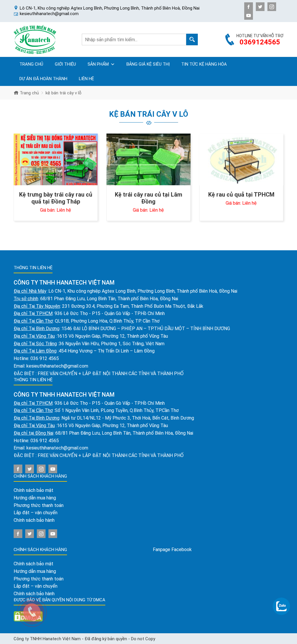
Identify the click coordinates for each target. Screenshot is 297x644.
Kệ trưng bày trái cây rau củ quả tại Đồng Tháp (55, 198)
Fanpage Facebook (172, 549)
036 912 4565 (44, 358)
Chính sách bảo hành (34, 520)
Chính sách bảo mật (33, 490)
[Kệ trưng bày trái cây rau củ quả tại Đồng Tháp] (56, 160)
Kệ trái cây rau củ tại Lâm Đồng (148, 198)
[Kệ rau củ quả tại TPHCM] (241, 160)
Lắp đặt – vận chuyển (35, 512)
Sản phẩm (98, 64)
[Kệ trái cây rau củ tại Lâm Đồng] (148, 160)
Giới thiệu (65, 64)
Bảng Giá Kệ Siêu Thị (148, 64)
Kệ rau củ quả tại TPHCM (241, 194)
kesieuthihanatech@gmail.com (57, 366)
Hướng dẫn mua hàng (35, 498)
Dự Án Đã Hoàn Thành (43, 78)
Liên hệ (86, 78)
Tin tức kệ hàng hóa (204, 64)
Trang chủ (31, 64)
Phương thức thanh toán (39, 505)
